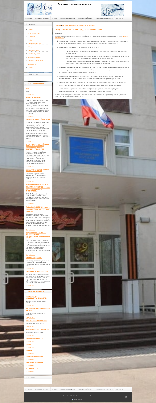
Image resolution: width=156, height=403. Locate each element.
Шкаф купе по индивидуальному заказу (36, 297)
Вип (27, 88)
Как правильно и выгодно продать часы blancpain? (78, 29)
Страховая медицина (34, 356)
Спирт (28, 344)
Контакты (31, 67)
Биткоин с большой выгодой (38, 119)
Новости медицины (34, 54)
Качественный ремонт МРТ (36, 321)
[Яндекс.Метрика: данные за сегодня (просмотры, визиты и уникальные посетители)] (77, 400)
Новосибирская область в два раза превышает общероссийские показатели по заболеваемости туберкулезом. (38, 188)
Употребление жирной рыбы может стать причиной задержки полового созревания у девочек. (37, 146)
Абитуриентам (32, 47)
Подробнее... (30, 94)
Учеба (30, 40)
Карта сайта (32, 64)
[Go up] (126, 397)
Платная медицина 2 (34, 338)
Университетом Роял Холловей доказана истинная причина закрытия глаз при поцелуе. (38, 209)
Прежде (29, 350)
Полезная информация (35, 60)
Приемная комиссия (34, 43)
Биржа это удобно (33, 97)
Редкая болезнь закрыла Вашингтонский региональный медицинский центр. (38, 235)
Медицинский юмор (34, 57)
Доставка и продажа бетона (37, 330)
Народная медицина (34, 362)
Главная (30, 30)
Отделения (31, 36)
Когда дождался (33, 368)
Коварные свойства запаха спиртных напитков (37, 170)
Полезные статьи (33, 50)
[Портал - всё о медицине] (40, 8)
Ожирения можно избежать (37, 271)
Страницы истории (34, 33)
